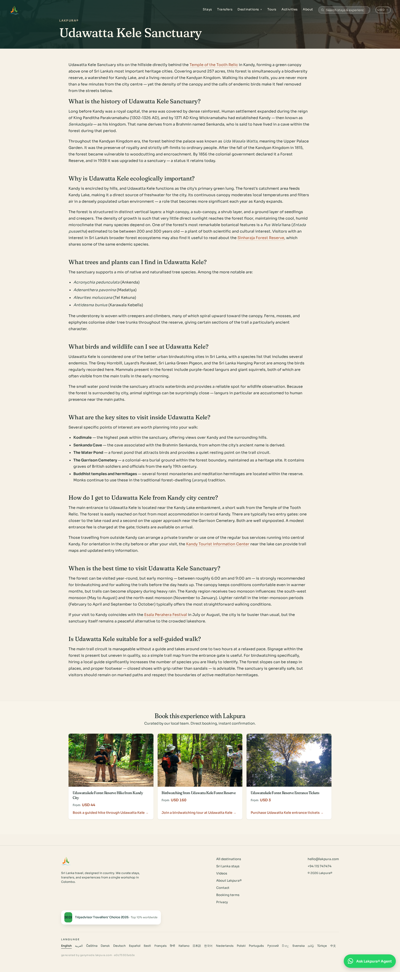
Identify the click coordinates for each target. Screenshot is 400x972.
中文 (333, 946)
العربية (79, 946)
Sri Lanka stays (227, 866)
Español (135, 946)
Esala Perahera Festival (165, 614)
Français (160, 946)
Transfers (224, 9)
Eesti (147, 946)
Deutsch (119, 946)
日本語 (197, 946)
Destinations (250, 9)
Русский (273, 946)
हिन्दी (172, 946)
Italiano (183, 946)
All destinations (228, 859)
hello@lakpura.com (323, 859)
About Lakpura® (229, 881)
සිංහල (285, 946)
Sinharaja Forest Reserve (261, 237)
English (66, 946)
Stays (207, 9)
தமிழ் (311, 946)
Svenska (298, 946)
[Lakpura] (14, 10)
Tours (271, 9)
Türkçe (322, 946)
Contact (222, 888)
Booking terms (227, 895)
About (308, 9)
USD (383, 9)
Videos (221, 873)
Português (256, 946)
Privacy (222, 902)
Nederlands (225, 946)
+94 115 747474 (319, 866)
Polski (241, 946)
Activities (289, 9)
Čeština (91, 946)
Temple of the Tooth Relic (214, 64)
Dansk (105, 946)
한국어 (208, 946)
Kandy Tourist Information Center (217, 544)
